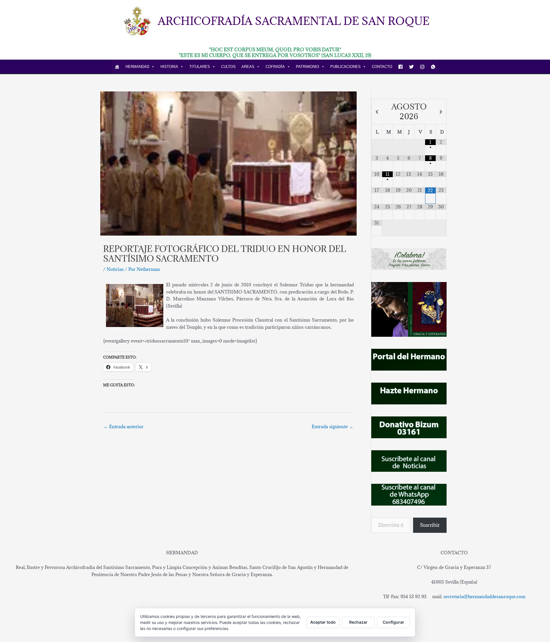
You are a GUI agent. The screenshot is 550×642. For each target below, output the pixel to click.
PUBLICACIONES (345, 66)
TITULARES (199, 66)
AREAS (247, 66)
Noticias (115, 269)
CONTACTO (382, 66)
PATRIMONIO (307, 66)
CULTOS (228, 66)
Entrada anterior (124, 426)
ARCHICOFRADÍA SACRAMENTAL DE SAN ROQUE (293, 21)
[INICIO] (117, 67)
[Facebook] (400, 67)
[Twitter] (411, 67)
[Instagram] (422, 67)
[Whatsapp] (433, 67)
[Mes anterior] (377, 112)
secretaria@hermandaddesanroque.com (484, 596)
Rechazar (358, 622)
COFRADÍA (275, 66)
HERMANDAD (137, 66)
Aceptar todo (323, 622)
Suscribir (430, 525)
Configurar (393, 622)
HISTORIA (169, 66)
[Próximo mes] (441, 112)
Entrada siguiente (332, 426)
